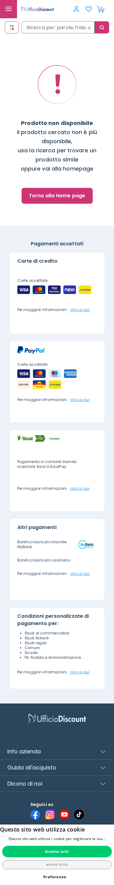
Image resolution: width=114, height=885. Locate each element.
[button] (57, 877)
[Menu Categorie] (8, 9)
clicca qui (80, 309)
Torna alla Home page (57, 195)
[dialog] (57, 855)
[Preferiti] (88, 9)
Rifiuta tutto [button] (57, 865)
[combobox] (58, 27)
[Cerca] (102, 27)
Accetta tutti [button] (57, 851)
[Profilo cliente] (76, 9)
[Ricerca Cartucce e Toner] (12, 27)
